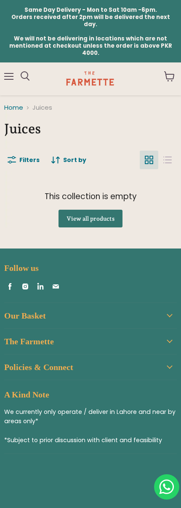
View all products (90, 218)
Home (13, 107)
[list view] (167, 160)
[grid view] (149, 160)
